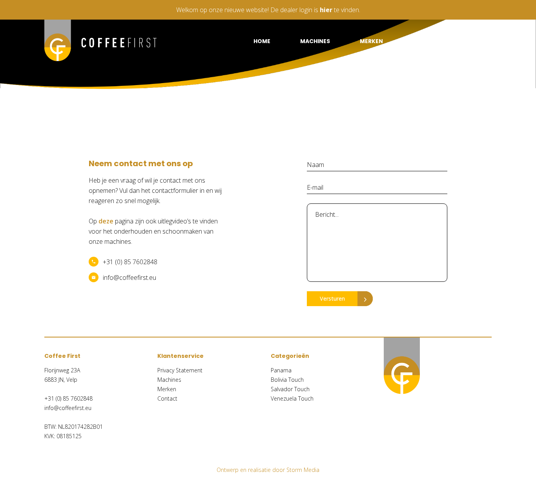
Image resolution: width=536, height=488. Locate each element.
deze (105, 221)
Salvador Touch (290, 389)
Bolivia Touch (287, 379)
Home (261, 41)
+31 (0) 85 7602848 (130, 262)
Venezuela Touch (292, 398)
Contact (477, 41)
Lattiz (422, 41)
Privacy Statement (179, 370)
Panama (281, 370)
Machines (315, 41)
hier (326, 9)
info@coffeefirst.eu (129, 277)
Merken (371, 41)
